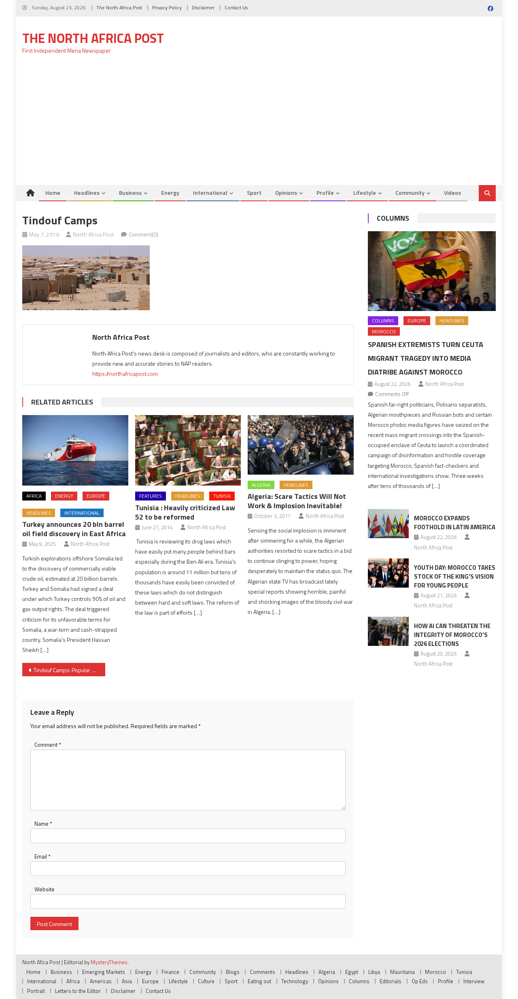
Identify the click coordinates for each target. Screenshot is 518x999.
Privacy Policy (167, 7)
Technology (294, 981)
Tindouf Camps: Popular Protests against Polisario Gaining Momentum (69, 670)
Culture (206, 981)
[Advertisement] (259, 124)
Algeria (261, 485)
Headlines (87, 192)
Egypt (351, 972)
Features (150, 496)
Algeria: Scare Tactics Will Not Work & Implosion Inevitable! (297, 501)
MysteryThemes (109, 962)
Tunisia (222, 496)
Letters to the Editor (78, 991)
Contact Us (236, 7)
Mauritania (402, 972)
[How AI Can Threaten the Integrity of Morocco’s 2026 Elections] (388, 631)
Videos (452, 192)
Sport (254, 192)
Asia (127, 981)
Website (44, 889)
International (210, 192)
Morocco (384, 331)
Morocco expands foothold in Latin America (454, 522)
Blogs (233, 972)
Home (52, 192)
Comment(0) (143, 234)
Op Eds (420, 981)
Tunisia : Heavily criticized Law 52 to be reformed (185, 512)
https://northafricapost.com (125, 373)
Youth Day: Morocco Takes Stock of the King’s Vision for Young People (454, 576)
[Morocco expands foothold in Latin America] (388, 523)
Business (130, 192)
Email (42, 856)
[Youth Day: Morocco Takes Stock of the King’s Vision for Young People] (388, 573)
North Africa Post (93, 234)
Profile (325, 192)
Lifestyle (364, 192)
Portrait (36, 991)
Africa (34, 496)
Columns (393, 218)
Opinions (286, 192)
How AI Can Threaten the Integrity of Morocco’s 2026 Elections (452, 634)
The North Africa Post (119, 7)
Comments (262, 972)
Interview (473, 981)
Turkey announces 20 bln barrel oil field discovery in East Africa (74, 529)
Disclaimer (203, 7)
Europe (96, 496)
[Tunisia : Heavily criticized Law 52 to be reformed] (188, 450)
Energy (170, 192)
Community (410, 192)
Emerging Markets (103, 972)
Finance (170, 972)
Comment (47, 744)
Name (43, 823)
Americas (101, 981)
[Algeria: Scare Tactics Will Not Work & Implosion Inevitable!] (301, 445)
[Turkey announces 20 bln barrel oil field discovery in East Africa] (75, 450)
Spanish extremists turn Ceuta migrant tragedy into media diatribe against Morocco (425, 358)
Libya (374, 972)
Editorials (390, 981)
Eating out (259, 981)
